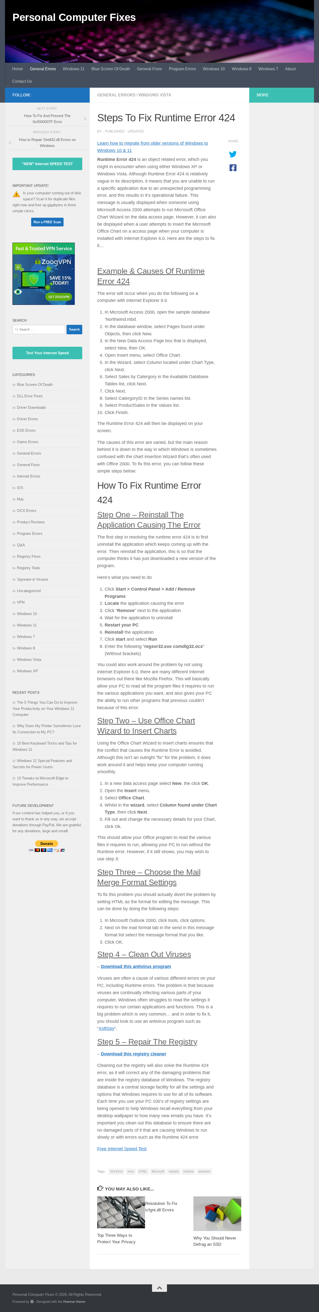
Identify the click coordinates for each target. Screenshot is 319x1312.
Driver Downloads (31, 407)
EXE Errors (26, 430)
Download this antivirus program (136, 966)
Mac (20, 499)
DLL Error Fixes (30, 396)
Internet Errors (28, 476)
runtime (188, 1171)
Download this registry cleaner (133, 1053)
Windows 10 (214, 69)
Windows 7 (268, 69)
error (131, 1171)
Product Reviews (31, 522)
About (290, 69)
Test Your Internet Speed (47, 353)
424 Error (116, 1171)
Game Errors (27, 442)
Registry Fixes (29, 556)
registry (174, 1171)
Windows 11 (73, 69)
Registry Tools (28, 568)
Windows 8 (241, 69)
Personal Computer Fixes (74, 17)
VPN (21, 602)
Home (17, 69)
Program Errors (182, 69)
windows (204, 1171)
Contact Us (22, 81)
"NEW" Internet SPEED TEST (47, 164)
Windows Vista (155, 95)
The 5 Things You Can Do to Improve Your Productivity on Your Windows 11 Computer (44, 708)
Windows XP (27, 671)
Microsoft (158, 1171)
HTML (143, 1171)
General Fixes (149, 69)
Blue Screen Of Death (110, 69)
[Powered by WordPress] (32, 1301)
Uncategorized (29, 591)
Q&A (21, 545)
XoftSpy (106, 1028)
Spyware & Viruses (32, 579)
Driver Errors (27, 419)
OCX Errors (26, 510)
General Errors (43, 69)
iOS (20, 487)
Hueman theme (74, 1302)
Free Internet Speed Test (122, 1148)
